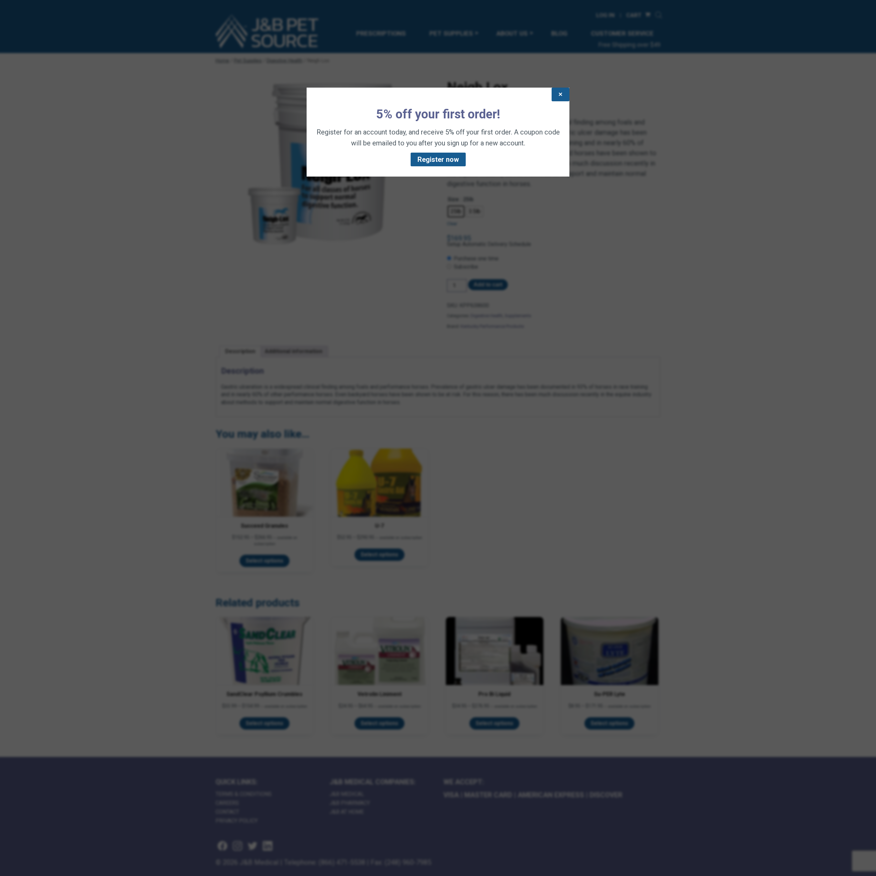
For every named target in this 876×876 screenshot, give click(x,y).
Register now (438, 159)
